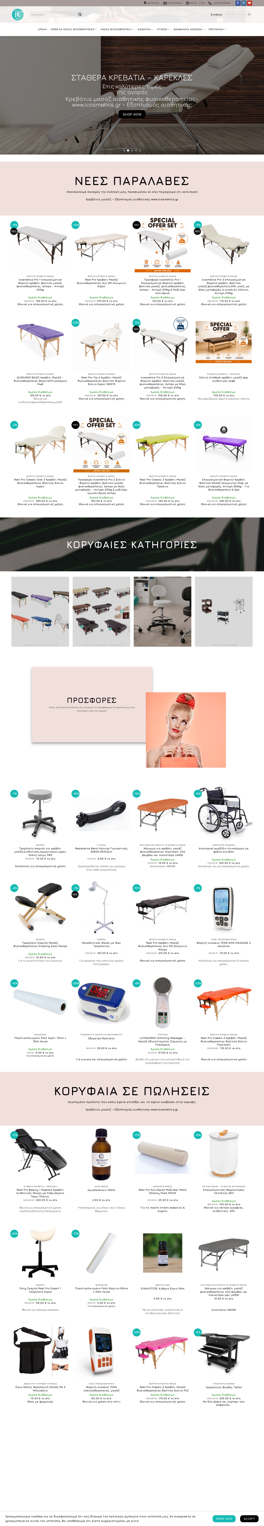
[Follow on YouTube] (249, 3)
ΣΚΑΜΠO (133, 76)
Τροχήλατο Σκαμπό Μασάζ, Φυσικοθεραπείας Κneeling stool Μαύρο (40, 944)
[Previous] (10, 95)
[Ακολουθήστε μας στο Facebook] (238, 3)
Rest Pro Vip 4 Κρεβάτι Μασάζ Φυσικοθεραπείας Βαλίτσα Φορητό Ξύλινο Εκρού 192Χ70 (101, 381)
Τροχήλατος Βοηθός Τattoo (223, 1387)
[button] (216, 14)
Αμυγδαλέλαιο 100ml (101, 1189)
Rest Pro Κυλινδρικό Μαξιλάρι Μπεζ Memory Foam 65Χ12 (162, 1191)
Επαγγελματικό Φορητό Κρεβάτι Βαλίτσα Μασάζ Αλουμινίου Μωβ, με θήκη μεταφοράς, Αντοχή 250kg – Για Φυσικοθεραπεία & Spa (223, 484)
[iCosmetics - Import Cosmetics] (18, 14)
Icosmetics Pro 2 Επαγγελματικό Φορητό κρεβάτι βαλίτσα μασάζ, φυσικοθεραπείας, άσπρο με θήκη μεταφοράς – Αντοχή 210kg (163, 382)
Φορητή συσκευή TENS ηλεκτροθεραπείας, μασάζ (101, 1388)
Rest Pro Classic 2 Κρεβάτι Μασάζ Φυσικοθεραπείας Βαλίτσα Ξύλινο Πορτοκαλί (224, 1041)
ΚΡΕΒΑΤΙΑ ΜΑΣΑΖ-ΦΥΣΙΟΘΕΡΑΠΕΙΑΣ (72, 29)
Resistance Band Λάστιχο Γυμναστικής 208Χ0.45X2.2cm (101, 850)
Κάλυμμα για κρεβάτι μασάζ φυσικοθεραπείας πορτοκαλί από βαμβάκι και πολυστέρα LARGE (162, 852)
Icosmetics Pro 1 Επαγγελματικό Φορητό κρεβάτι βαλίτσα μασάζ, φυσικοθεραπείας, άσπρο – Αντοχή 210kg (40, 284)
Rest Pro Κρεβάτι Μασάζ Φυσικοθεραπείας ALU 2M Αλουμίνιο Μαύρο (162, 946)
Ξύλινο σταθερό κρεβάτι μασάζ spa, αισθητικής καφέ (223, 379)
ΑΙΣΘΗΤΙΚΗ (144, 29)
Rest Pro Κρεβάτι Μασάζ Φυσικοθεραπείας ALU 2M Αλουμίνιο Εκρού (101, 283)
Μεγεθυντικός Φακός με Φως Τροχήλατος (101, 944)
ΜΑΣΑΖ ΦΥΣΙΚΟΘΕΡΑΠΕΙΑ (116, 29)
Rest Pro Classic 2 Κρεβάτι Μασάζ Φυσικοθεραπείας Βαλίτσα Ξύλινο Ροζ (163, 1388)
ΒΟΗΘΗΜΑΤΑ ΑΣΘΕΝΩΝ (188, 29)
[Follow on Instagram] (243, 3)
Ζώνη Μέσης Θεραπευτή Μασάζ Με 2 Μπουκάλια (40, 1388)
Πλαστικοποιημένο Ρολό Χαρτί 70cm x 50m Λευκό (40, 1039)
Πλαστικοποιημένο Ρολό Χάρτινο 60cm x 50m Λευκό (101, 1290)
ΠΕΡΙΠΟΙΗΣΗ (216, 29)
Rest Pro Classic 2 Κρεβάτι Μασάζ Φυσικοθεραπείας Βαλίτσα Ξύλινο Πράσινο (162, 483)
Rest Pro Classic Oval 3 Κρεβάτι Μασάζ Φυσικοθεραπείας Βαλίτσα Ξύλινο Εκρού (40, 483)
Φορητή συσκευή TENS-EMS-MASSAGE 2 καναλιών (224, 944)
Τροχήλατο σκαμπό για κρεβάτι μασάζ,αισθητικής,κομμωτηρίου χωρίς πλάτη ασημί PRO (40, 852)
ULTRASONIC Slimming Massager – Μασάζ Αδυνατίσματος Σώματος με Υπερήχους (162, 1041)
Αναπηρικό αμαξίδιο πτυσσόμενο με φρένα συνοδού (224, 850)
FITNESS (162, 29)
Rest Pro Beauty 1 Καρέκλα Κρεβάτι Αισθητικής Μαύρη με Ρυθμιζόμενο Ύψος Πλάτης (40, 1193)
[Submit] (80, 14)
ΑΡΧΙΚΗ (42, 29)
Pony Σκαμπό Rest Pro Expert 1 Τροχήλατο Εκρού (40, 1290)
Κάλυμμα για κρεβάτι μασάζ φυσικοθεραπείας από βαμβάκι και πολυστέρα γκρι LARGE (223, 1291)
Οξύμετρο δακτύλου (101, 1038)
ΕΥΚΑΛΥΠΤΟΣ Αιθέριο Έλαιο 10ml (162, 1288)
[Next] (254, 95)
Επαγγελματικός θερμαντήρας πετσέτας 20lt (223, 1191)
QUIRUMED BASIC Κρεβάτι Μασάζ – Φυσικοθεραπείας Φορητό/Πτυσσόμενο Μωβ (40, 381)
